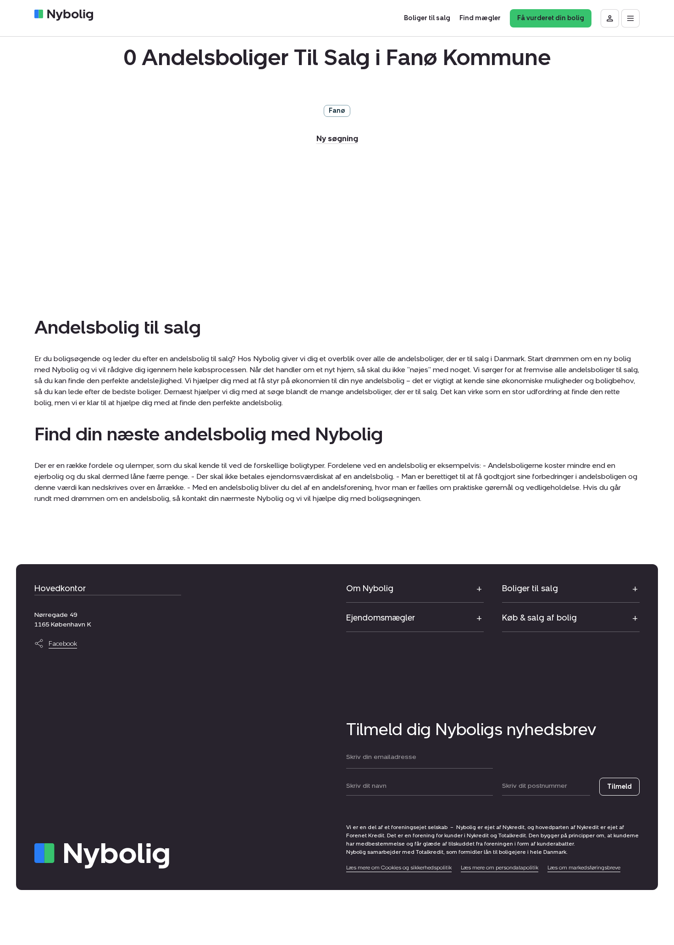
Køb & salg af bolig (539, 618)
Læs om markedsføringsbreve (583, 867)
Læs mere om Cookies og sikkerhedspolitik (399, 867)
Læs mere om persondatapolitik (499, 867)
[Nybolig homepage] (101, 855)
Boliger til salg (530, 588)
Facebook (63, 644)
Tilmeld (619, 787)
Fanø (337, 111)
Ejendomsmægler (380, 618)
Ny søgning (337, 138)
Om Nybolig (369, 588)
